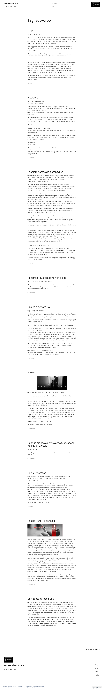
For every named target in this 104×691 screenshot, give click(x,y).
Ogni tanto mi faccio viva (40, 598)
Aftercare (32, 97)
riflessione (45, 63)
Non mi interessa (36, 473)
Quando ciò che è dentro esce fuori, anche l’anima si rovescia (51, 444)
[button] (45, 530)
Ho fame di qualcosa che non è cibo (46, 277)
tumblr (48, 602)
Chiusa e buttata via (38, 307)
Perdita (31, 372)
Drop (30, 30)
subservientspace (11, 3)
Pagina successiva (93, 649)
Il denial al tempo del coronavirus (45, 171)
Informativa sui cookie (31, 687)
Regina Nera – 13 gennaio (41, 520)
